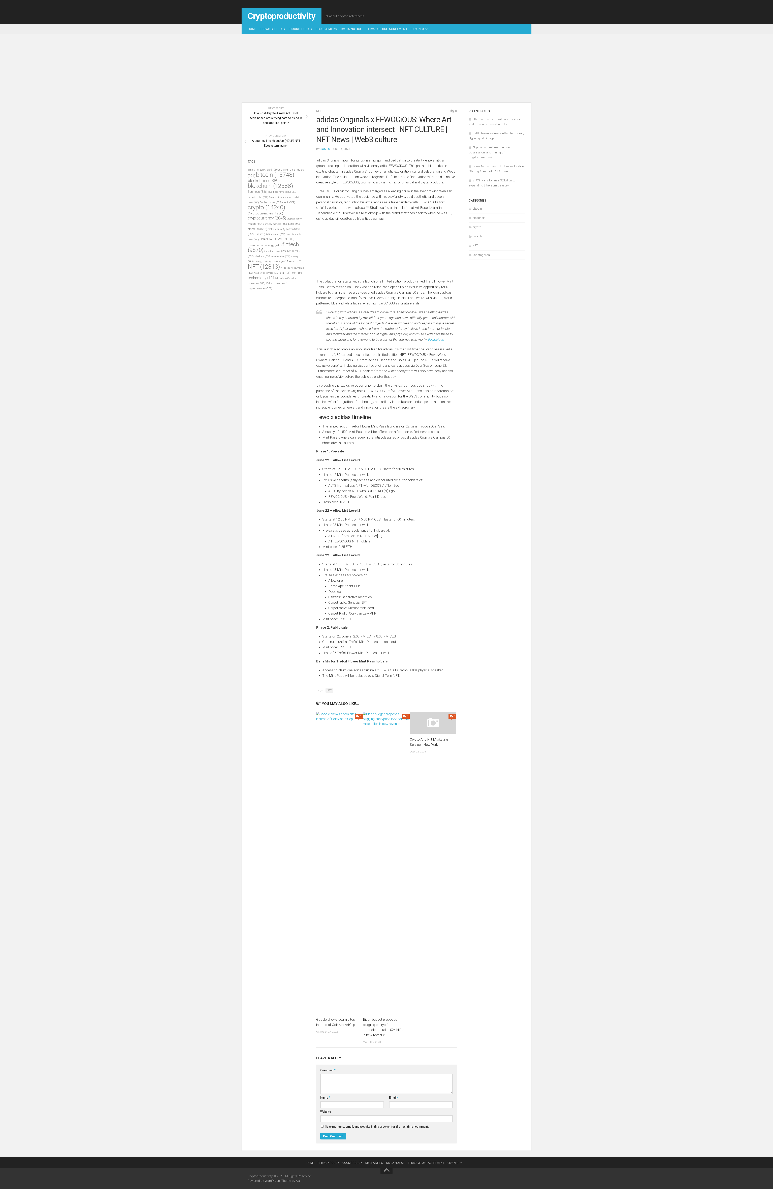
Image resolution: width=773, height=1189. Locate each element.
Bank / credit (269, 169)
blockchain (264, 180)
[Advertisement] (386, 68)
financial (278, 234)
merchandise (280, 256)
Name (325, 1097)
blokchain (270, 185)
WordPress (272, 1181)
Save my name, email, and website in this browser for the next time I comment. (377, 1126)
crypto (417, 29)
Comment (328, 1070)
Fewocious (436, 339)
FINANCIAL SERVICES (277, 239)
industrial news (275, 251)
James (325, 149)
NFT (319, 111)
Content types (271, 202)
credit (288, 202)
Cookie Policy (300, 29)
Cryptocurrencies (265, 213)
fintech (477, 236)
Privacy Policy (272, 29)
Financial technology (265, 245)
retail (259, 273)
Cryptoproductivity (281, 16)
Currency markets (275, 224)
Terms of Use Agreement (386, 29)
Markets (262, 256)
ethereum (257, 229)
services (272, 273)
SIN (285, 272)
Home (252, 29)
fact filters (276, 229)
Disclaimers (326, 29)
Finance (262, 234)
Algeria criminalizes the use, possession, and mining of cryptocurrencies (489, 152)
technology (263, 278)
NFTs (287, 267)
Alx (298, 1181)
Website (325, 1111)
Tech (297, 272)
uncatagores (481, 255)
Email (394, 1097)
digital (294, 224)
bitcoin (275, 174)
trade (284, 278)
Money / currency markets (270, 261)
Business (258, 192)
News (294, 261)
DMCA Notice (351, 29)
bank (253, 170)
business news (279, 191)
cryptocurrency (267, 218)
